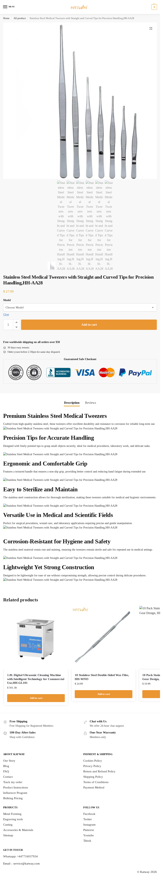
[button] (153, 7)
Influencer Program (15, 792)
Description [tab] (72, 402)
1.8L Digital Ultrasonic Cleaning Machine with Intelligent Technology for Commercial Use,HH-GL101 (35, 678)
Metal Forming (12, 813)
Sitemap (8, 835)
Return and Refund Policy (99, 771)
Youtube (88, 835)
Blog (6, 766)
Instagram (89, 824)
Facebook (89, 813)
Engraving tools (13, 819)
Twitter (87, 819)
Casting (8, 824)
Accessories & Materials (18, 830)
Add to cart (89, 324)
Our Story (9, 760)
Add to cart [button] (36, 697)
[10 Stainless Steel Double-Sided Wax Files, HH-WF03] (103, 637)
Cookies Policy (92, 760)
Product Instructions (15, 787)
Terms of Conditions (96, 782)
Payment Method (93, 787)
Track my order (12, 782)
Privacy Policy (92, 766)
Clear (6, 314)
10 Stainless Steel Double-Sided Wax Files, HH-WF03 (102, 677)
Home (6, 18)
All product (20, 18)
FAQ (6, 771)
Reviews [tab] (90, 402)
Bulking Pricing (13, 798)
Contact (8, 776)
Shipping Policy (93, 776)
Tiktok (87, 840)
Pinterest (88, 830)
